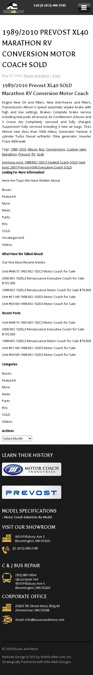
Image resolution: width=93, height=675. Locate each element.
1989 (14, 149)
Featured (9, 196)
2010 (22, 149)
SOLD (56, 75)
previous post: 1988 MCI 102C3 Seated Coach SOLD (40, 162)
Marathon (9, 154)
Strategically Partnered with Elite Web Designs (36, 662)
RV (33, 154)
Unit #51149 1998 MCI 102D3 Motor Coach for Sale (39, 296)
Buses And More (36, 75)
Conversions (55, 149)
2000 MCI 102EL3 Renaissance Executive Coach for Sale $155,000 (43, 280)
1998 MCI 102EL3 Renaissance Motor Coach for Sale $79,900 (46, 290)
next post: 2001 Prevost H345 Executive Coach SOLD (43, 164)
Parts (6, 217)
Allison (32, 149)
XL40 (40, 154)
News (6, 210)
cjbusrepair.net (26, 579)
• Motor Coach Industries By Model (27, 517)
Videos (7, 244)
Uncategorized (13, 237)
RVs (5, 224)
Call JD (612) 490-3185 (49, 5)
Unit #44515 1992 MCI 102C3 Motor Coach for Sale (38, 271)
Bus (42, 149)
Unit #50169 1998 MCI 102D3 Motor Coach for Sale (39, 303)
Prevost (24, 154)
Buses (6, 189)
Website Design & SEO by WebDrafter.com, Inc (36, 657)
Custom (72, 149)
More (6, 203)
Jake (83, 149)
